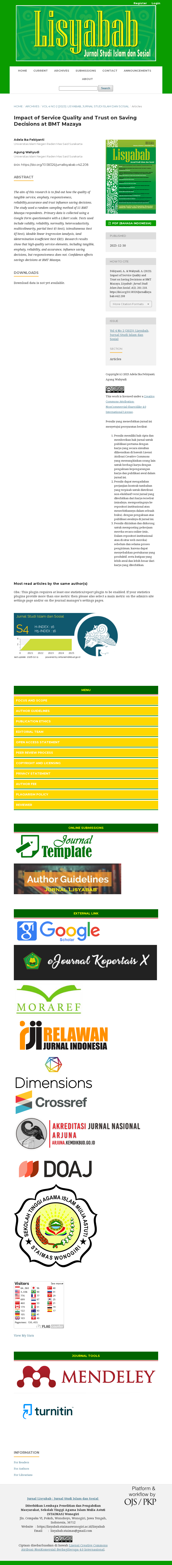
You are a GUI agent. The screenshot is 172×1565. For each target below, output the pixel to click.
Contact (109, 70)
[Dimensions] (54, 1087)
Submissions (86, 70)
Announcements (137, 70)
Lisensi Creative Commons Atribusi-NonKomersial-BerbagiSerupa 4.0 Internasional (64, 1547)
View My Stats (24, 1335)
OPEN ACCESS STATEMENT (38, 742)
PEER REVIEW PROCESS (34, 753)
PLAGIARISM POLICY (32, 794)
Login (156, 3)
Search (105, 88)
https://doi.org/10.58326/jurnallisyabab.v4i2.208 (55, 165)
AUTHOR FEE (26, 784)
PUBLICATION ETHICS (33, 721)
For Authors (21, 1468)
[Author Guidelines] (67, 893)
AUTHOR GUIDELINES (33, 711)
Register (140, 3)
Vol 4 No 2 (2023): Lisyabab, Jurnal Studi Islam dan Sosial (85, 106)
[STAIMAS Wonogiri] (86, 981)
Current (40, 70)
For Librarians (23, 1475)
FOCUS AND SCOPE (31, 700)
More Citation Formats (128, 304)
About (87, 79)
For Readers (21, 1462)
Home (22, 70)
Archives (61, 70)
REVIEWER (24, 805)
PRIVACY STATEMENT (33, 773)
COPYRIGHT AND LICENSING (38, 763)
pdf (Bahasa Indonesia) (131, 223)
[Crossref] (51, 1113)
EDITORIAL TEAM (29, 732)
